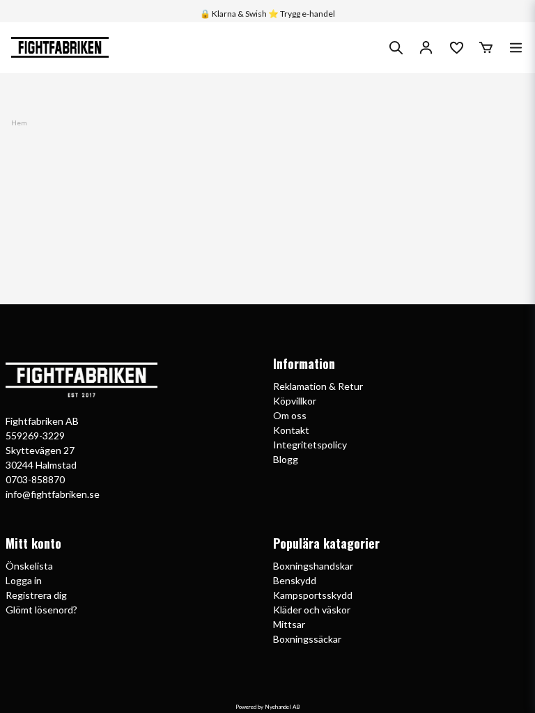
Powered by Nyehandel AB (267, 706)
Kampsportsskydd (312, 595)
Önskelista (29, 566)
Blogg (285, 459)
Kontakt (291, 430)
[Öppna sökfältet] (396, 47)
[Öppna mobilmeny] (516, 47)
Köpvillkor (294, 401)
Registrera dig (36, 595)
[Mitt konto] (426, 47)
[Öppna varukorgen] (486, 47)
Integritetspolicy (310, 444)
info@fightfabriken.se (53, 494)
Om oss (290, 415)
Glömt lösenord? (41, 610)
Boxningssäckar (307, 639)
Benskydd (294, 580)
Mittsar (289, 624)
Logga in (24, 580)
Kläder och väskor (311, 610)
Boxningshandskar (313, 566)
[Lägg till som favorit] (456, 47)
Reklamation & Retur (318, 386)
